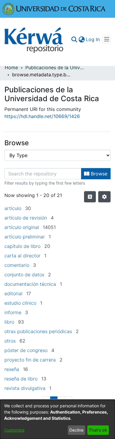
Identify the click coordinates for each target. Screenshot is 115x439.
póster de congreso (25, 350)
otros (10, 341)
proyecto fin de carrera (30, 360)
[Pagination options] (104, 196)
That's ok (98, 429)
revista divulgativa (24, 388)
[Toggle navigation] (107, 39)
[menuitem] (81, 39)
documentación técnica (30, 284)
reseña (11, 369)
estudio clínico (20, 303)
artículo (12, 208)
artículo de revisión (25, 218)
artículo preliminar (24, 237)
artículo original (21, 227)
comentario (16, 265)
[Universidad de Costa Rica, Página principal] (54, 8)
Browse (98, 174)
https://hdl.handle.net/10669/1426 (42, 116)
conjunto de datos (24, 274)
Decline (76, 429)
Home (11, 67)
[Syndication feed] (90, 196)
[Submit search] (74, 39)
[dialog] (57, 419)
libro (9, 322)
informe (12, 312)
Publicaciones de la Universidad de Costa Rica (54, 67)
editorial (13, 293)
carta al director (22, 256)
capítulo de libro (22, 246)
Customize (14, 429)
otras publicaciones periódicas (38, 331)
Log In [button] (93, 39)
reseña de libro (20, 379)
